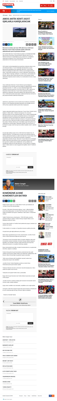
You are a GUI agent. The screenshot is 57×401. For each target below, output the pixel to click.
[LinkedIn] (9, 44)
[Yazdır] (27, 44)
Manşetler (6, 1)
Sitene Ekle (21, 1)
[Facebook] (4, 44)
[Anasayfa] (3, 1)
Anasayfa (6, 15)
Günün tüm (50, 11)
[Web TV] (51, 1)
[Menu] (42, 6)
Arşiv (17, 1)
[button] (30, 44)
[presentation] (6, 11)
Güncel (10, 15)
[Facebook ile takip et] (50, 396)
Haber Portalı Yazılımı (8, 399)
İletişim (29, 395)
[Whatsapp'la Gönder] (11, 44)
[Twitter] (6, 44)
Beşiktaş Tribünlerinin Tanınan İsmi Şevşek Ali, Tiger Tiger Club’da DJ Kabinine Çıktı (28, 11)
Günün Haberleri (12, 1)
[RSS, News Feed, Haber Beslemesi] (53, 396)
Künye (25, 395)
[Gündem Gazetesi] (8, 5)
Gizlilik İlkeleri (34, 395)
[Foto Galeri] (53, 1)
